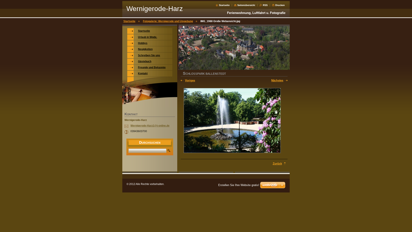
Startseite (224, 5)
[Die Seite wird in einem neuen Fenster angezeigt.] (232, 121)
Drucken (280, 5)
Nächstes (277, 80)
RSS (265, 5)
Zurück (277, 163)
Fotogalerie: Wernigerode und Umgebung (168, 21)
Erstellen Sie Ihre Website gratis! (238, 185)
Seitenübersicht (246, 5)
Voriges (190, 80)
